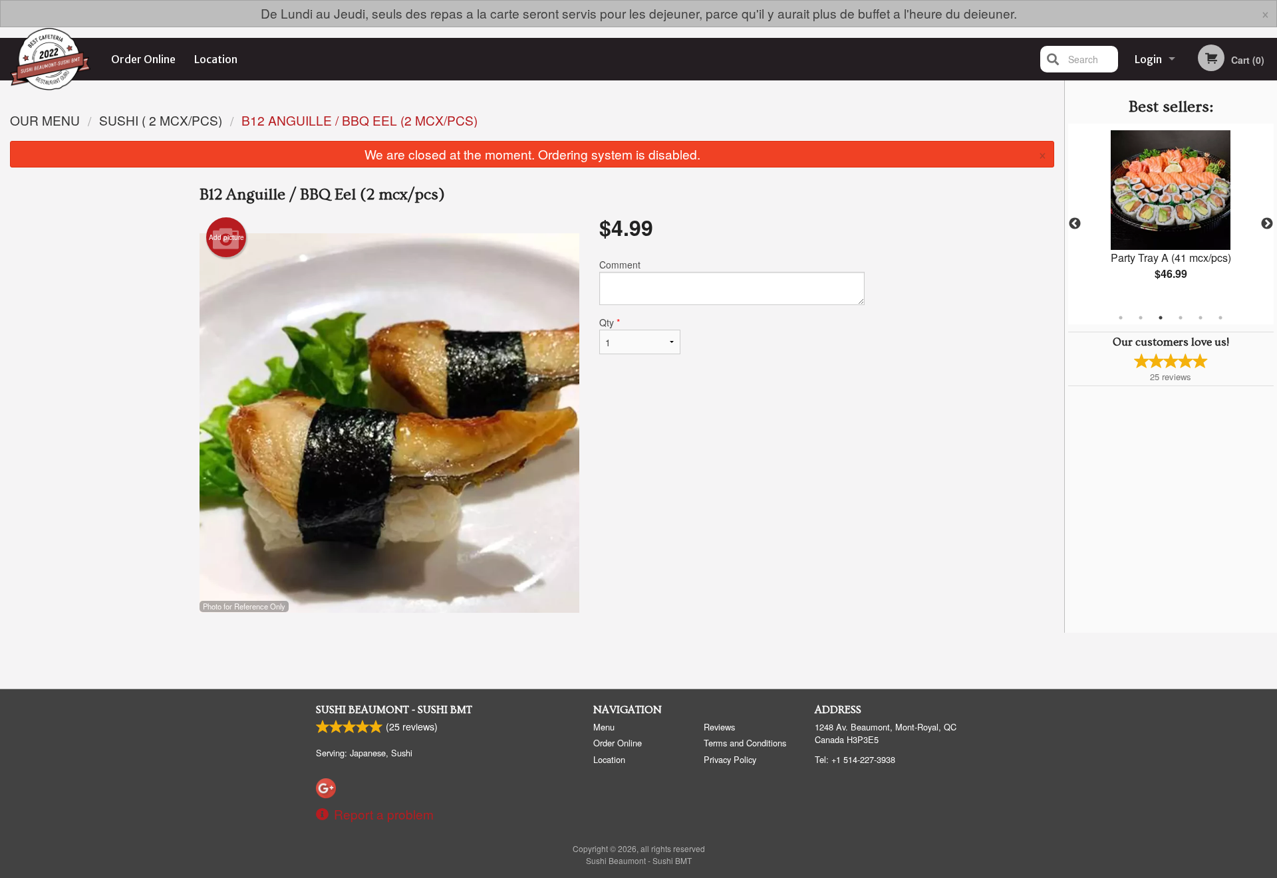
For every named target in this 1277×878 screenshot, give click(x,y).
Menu (604, 726)
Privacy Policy (730, 759)
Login (1148, 59)
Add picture (226, 237)
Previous (1074, 224)
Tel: (855, 759)
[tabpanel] (1170, 216)
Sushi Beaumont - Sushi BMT (394, 710)
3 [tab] (1160, 317)
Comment (619, 264)
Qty (609, 322)
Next (1267, 224)
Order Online (143, 59)
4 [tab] (1180, 317)
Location (215, 59)
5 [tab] (1200, 317)
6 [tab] (1220, 317)
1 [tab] (1120, 317)
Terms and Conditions (745, 742)
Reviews (719, 726)
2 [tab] (1140, 317)
